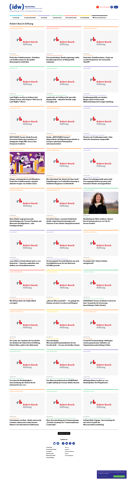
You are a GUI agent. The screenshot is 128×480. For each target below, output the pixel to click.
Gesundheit (44, 18)
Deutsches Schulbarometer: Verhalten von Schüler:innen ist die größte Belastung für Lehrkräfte (25, 59)
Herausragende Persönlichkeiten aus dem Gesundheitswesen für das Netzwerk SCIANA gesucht (62, 263)
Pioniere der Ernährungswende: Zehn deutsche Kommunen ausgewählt (97, 138)
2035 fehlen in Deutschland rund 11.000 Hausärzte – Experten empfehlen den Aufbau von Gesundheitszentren (25, 263)
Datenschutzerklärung (69, 451)
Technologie (16, 18)
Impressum (67, 449)
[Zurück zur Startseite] (26, 8)
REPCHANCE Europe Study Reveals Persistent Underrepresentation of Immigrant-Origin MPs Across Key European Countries (23, 140)
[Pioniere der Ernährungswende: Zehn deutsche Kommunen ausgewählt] (100, 121)
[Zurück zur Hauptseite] (116, 7)
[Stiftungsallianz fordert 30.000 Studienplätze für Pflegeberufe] (100, 364)
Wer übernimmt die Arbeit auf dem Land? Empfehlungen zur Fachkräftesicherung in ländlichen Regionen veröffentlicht (62, 181)
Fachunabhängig (84, 18)
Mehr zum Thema (64, 433)
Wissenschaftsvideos (100, 18)
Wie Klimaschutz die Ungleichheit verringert (23, 301)
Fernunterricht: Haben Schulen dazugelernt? (95, 262)
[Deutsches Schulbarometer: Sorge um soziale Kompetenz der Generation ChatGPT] (100, 41)
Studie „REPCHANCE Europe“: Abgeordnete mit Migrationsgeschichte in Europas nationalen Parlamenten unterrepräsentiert (62, 140)
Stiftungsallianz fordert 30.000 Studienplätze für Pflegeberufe (95, 381)
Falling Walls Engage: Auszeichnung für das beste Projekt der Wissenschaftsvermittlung (99, 422)
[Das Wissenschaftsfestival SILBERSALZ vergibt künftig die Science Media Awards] (63, 364)
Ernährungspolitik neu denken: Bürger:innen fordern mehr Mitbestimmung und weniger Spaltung (98, 99)
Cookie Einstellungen (69, 455)
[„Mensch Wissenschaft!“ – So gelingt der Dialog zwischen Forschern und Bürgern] (63, 285)
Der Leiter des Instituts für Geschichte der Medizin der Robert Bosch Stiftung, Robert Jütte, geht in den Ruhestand (25, 342)
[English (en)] (111, 7)
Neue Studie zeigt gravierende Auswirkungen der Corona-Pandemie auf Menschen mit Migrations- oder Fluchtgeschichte (25, 222)
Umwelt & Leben (57, 18)
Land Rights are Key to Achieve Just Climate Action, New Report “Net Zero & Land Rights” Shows (26, 99)
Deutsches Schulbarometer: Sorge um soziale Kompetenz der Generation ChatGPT (98, 59)
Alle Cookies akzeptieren (119, 476)
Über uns (66, 447)
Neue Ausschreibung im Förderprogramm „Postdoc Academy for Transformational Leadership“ (62, 422)
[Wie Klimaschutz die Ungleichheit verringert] (27, 285)
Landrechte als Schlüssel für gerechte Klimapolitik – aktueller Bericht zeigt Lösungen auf (61, 99)
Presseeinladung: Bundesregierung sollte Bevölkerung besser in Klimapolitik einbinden (62, 59)
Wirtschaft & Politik (71, 18)
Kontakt (66, 453)
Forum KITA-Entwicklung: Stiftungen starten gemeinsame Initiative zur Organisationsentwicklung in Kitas (98, 342)
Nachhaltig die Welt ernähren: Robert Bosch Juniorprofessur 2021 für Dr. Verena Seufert (98, 221)
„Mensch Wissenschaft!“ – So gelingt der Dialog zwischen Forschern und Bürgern (62, 301)
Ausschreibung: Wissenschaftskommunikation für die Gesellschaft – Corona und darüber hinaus (63, 342)
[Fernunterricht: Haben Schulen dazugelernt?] (100, 245)
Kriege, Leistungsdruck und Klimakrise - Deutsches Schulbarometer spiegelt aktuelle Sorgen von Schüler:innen (25, 181)
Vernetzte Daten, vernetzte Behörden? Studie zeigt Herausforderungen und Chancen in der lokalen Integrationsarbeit (63, 221)
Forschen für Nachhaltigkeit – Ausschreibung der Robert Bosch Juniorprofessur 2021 (22, 382)
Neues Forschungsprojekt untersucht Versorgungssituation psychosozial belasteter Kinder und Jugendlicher (97, 181)
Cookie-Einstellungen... (103, 476)
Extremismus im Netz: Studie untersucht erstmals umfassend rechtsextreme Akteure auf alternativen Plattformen (25, 422)
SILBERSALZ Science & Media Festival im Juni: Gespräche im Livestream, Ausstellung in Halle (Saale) (99, 302)
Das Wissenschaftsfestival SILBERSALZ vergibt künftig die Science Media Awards (62, 381)
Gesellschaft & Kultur (30, 18)
